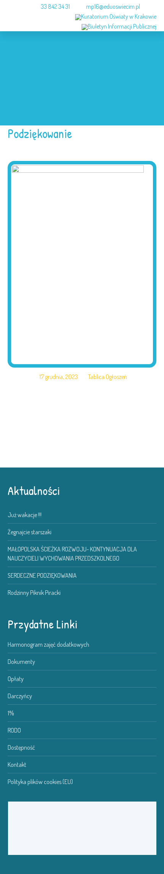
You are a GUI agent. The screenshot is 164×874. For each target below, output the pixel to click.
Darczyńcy (20, 696)
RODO (14, 730)
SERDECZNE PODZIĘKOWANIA (42, 575)
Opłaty (16, 679)
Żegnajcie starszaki (29, 532)
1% (11, 713)
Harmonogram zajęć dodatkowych (48, 644)
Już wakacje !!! (25, 515)
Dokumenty (21, 661)
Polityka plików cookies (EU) (40, 782)
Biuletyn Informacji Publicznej (122, 26)
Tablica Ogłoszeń (107, 377)
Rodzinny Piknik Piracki (34, 592)
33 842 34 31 (55, 6)
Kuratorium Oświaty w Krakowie (118, 16)
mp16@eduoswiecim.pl (113, 6)
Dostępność (21, 747)
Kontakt (17, 764)
